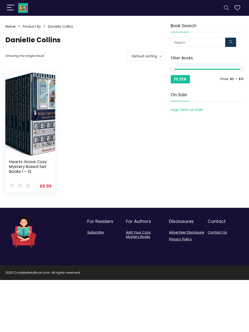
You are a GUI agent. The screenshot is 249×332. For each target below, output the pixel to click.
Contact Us (217, 232)
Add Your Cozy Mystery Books (138, 234)
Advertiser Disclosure (186, 232)
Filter (180, 79)
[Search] (226, 7)
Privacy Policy (180, 239)
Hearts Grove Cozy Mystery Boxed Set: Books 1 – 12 (28, 166)
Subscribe (95, 232)
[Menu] (11, 7)
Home (10, 26)
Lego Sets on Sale (187, 109)
